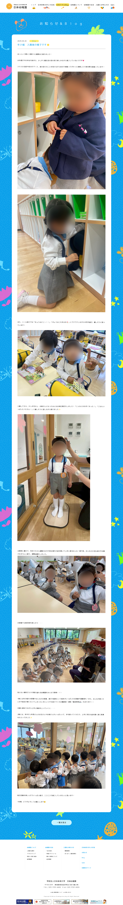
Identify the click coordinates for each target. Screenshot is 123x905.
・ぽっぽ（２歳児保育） (70, 853)
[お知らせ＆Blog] (62, 6)
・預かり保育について (51, 856)
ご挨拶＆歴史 (30, 851)
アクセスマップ (31, 853)
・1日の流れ (48, 851)
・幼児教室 (48, 859)
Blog (83, 857)
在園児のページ (86, 868)
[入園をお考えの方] (102, 6)
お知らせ (84, 852)
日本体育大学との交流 (88, 847)
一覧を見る (61, 822)
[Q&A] (112, 6)
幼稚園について (31, 847)
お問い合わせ (68, 892)
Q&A (83, 863)
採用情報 (29, 859)
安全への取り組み (32, 856)
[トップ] (34, 6)
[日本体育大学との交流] (46, 6)
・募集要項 (66, 851)
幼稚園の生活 (49, 847)
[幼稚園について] (76, 6)
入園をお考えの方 (68, 847)
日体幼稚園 (16, 6)
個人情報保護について (57, 892)
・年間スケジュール (50, 853)
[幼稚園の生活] (89, 6)
